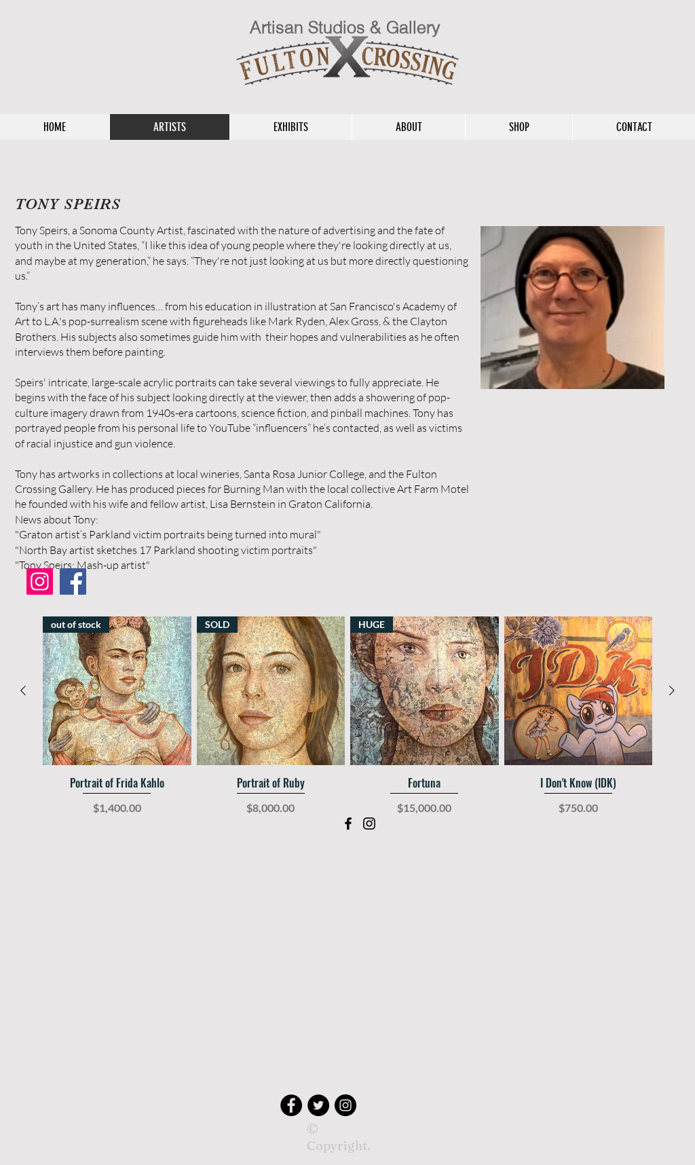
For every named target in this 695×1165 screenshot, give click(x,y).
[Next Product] (672, 690)
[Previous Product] (23, 690)
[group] (347, 734)
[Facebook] (73, 581)
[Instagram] (39, 581)
